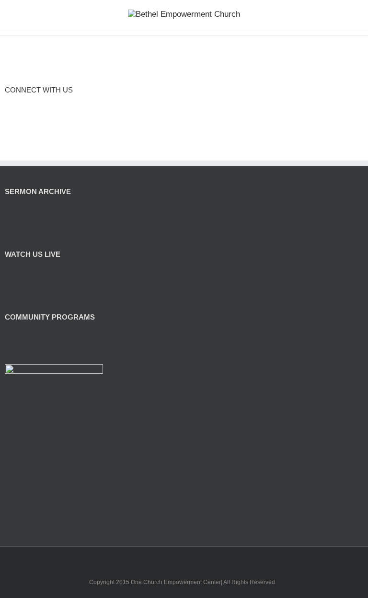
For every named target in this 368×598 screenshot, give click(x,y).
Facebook (24, 107)
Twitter (41, 106)
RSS (8, 106)
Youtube (191, 561)
